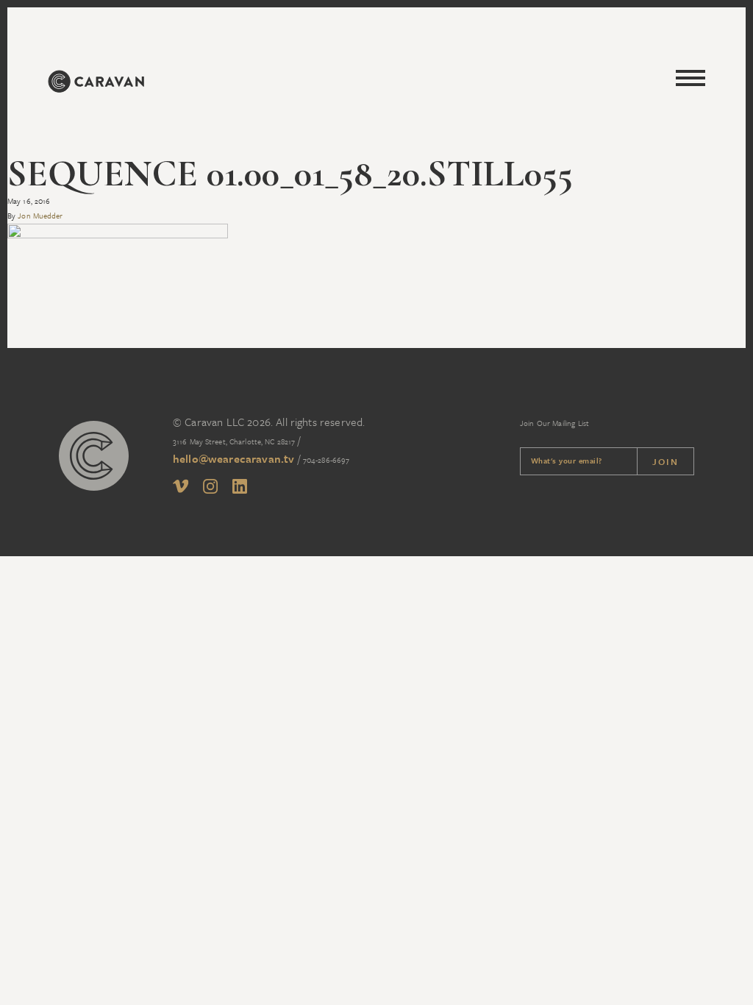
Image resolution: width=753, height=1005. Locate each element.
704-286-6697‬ (326, 460)
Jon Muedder (40, 215)
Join (665, 461)
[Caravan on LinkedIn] (239, 489)
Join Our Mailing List (554, 423)
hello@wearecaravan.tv (233, 458)
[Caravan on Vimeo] (180, 488)
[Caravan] (95, 83)
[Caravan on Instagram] (210, 489)
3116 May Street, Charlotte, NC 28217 (234, 441)
